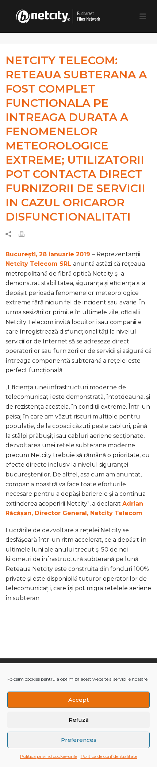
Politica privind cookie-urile (48, 756)
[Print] (25, 234)
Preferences (78, 739)
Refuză (79, 719)
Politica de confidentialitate (109, 756)
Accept (78, 699)
